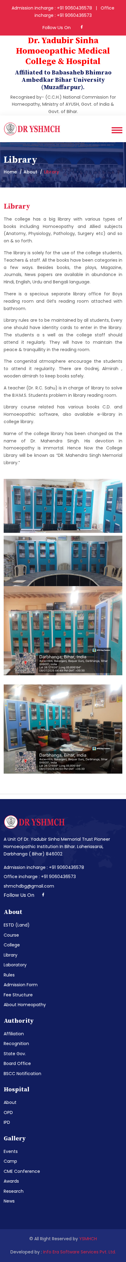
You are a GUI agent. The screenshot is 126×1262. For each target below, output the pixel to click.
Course (11, 935)
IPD (7, 1122)
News (9, 1201)
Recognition (16, 1043)
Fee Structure (18, 995)
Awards (11, 1181)
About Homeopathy (25, 1005)
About (10, 1102)
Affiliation (14, 1034)
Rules (9, 975)
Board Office (17, 1063)
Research (14, 1191)
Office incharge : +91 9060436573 (40, 877)
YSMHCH (88, 1239)
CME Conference (22, 1171)
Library (10, 955)
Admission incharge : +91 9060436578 (44, 867)
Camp (10, 1161)
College (12, 945)
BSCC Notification (22, 1074)
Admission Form (21, 985)
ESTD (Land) (17, 925)
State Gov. (15, 1054)
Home (10, 172)
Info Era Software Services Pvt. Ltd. (79, 1252)
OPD (8, 1112)
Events (11, 1151)
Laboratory (15, 965)
